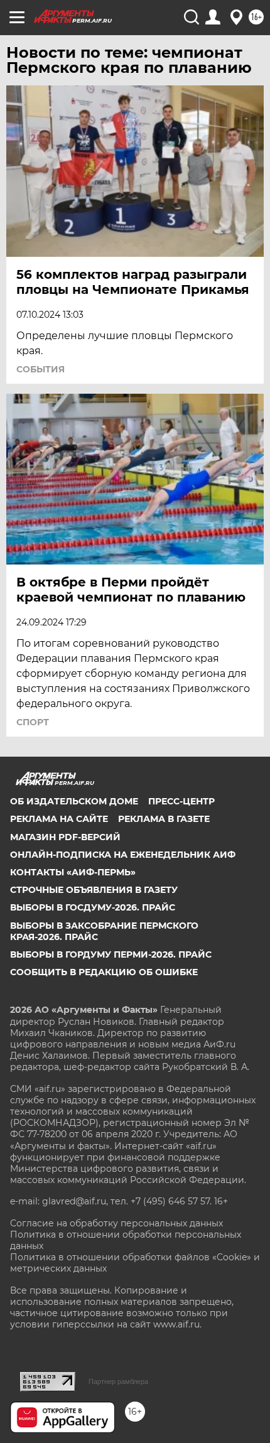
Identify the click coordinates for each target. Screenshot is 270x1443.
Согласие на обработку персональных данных (116, 1223)
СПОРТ (32, 722)
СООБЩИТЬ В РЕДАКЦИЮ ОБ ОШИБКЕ (104, 972)
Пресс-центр (181, 801)
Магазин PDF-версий (65, 837)
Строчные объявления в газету (94, 889)
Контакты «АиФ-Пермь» (73, 872)
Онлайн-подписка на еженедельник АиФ (122, 854)
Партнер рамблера (118, 1381)
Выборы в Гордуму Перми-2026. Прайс (111, 954)
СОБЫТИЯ (40, 369)
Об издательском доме (74, 801)
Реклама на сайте (59, 818)
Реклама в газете (164, 818)
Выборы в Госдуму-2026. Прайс (92, 907)
